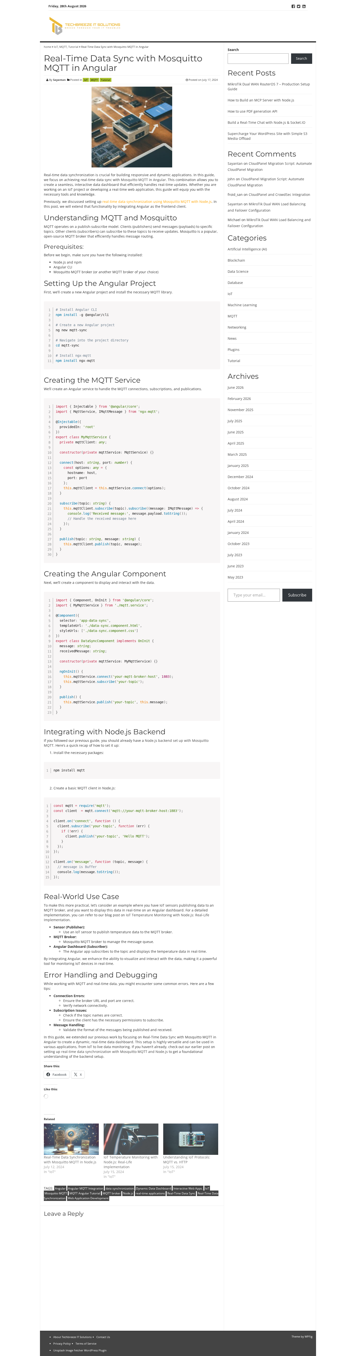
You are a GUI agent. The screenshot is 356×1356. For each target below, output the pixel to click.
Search (233, 49)
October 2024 (238, 488)
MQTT (63, 47)
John (231, 179)
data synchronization (120, 1188)
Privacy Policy (62, 1343)
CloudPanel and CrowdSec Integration (279, 194)
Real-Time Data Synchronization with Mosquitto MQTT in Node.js (70, 1159)
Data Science (238, 271)
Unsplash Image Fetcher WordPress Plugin (80, 1350)
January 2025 (238, 465)
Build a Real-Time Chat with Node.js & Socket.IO (266, 122)
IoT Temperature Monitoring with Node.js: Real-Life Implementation (131, 1162)
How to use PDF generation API (252, 111)
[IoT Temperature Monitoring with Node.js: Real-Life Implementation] (131, 1139)
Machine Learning (242, 305)
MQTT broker (112, 1193)
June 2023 (236, 566)
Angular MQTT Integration (85, 1188)
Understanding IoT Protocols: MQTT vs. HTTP (186, 1159)
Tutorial (73, 47)
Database (235, 282)
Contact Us (103, 1337)
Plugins (234, 349)
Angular (159, 179)
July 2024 (235, 510)
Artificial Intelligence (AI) (247, 249)
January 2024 (238, 532)
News (232, 338)
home (48, 47)
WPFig (308, 1336)
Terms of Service (86, 1343)
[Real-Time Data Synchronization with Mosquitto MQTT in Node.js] (71, 1139)
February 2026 (239, 398)
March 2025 (237, 454)
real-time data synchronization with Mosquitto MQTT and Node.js (114, 1051)
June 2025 (236, 432)
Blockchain (236, 260)
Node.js (128, 1193)
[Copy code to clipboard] (214, 312)
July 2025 (235, 421)
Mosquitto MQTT (134, 179)
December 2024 (240, 476)
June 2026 (236, 387)
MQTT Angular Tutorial (85, 1193)
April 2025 (236, 443)
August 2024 (238, 499)
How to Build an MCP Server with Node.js (261, 100)
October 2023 (238, 543)
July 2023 (235, 555)
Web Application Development (88, 1198)
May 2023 (235, 577)
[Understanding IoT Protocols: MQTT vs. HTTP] (190, 1139)
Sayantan (59, 80)
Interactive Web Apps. (188, 1188)
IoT (56, 47)
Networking (237, 327)
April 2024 (236, 521)
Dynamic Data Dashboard (153, 1188)
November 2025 (240, 409)
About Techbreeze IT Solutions (72, 1337)
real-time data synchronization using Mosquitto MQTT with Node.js (157, 201)
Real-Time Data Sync (181, 1193)
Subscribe (297, 595)
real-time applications (150, 1193)
